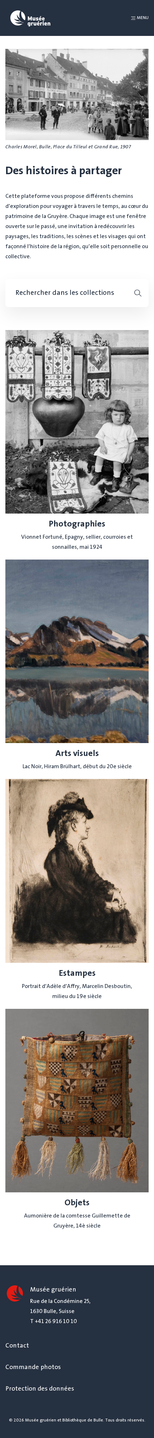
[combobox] (68, 293)
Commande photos (33, 1367)
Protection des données (39, 1389)
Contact (17, 1346)
